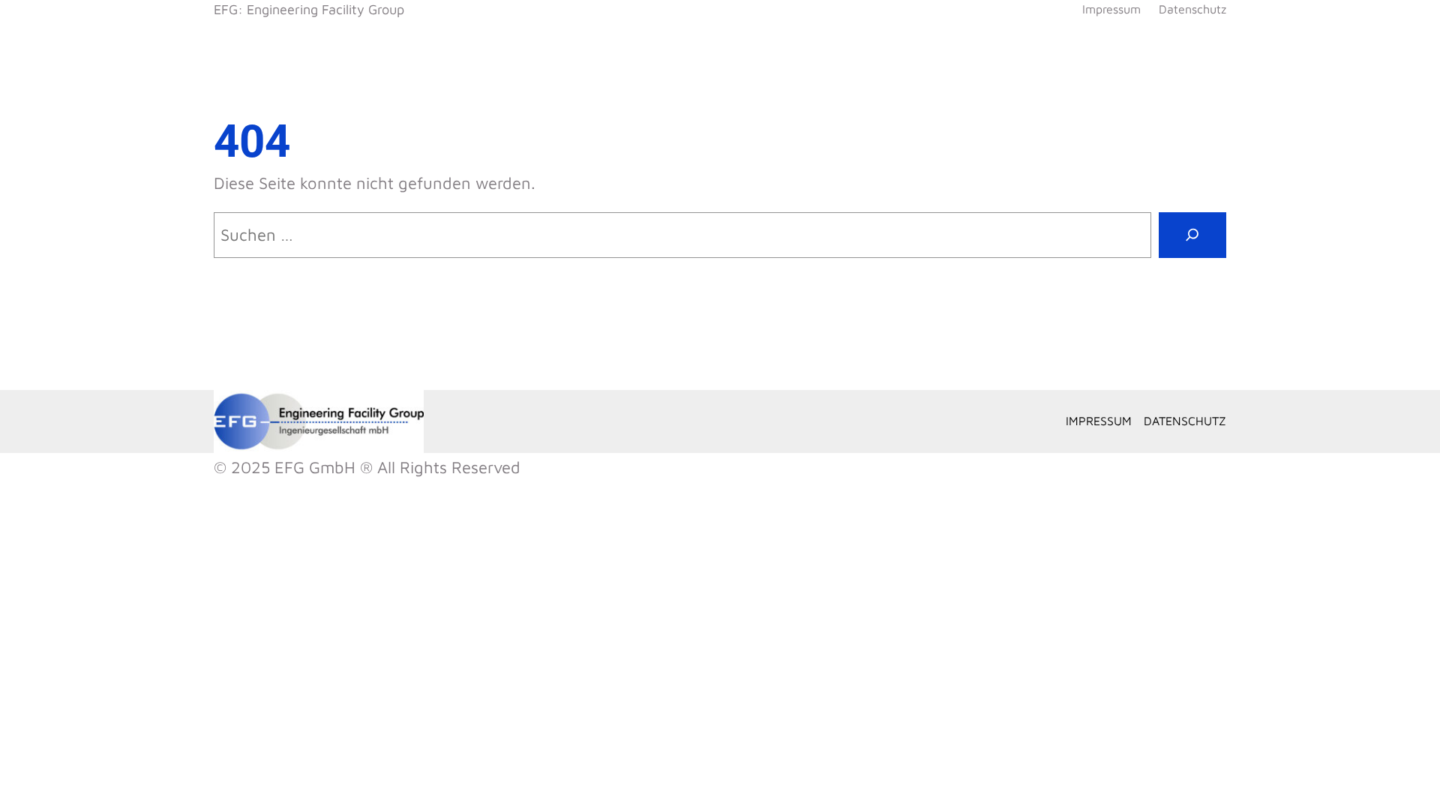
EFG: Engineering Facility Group (309, 9)
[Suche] (1192, 235)
